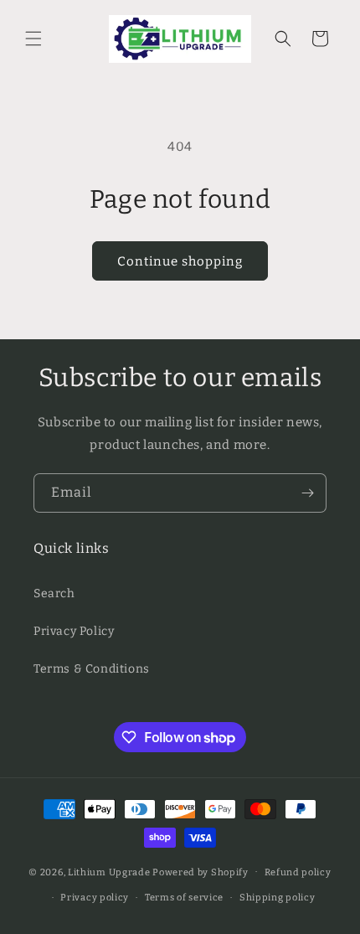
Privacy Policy (73, 631)
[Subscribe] (307, 493)
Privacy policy (94, 897)
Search (54, 593)
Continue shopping (180, 261)
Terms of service (184, 897)
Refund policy (298, 872)
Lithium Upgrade (109, 871)
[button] (33, 38)
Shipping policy (277, 897)
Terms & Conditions (91, 669)
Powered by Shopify (200, 871)
